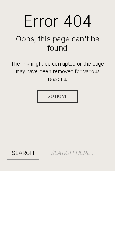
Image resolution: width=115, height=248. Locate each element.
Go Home (57, 96)
